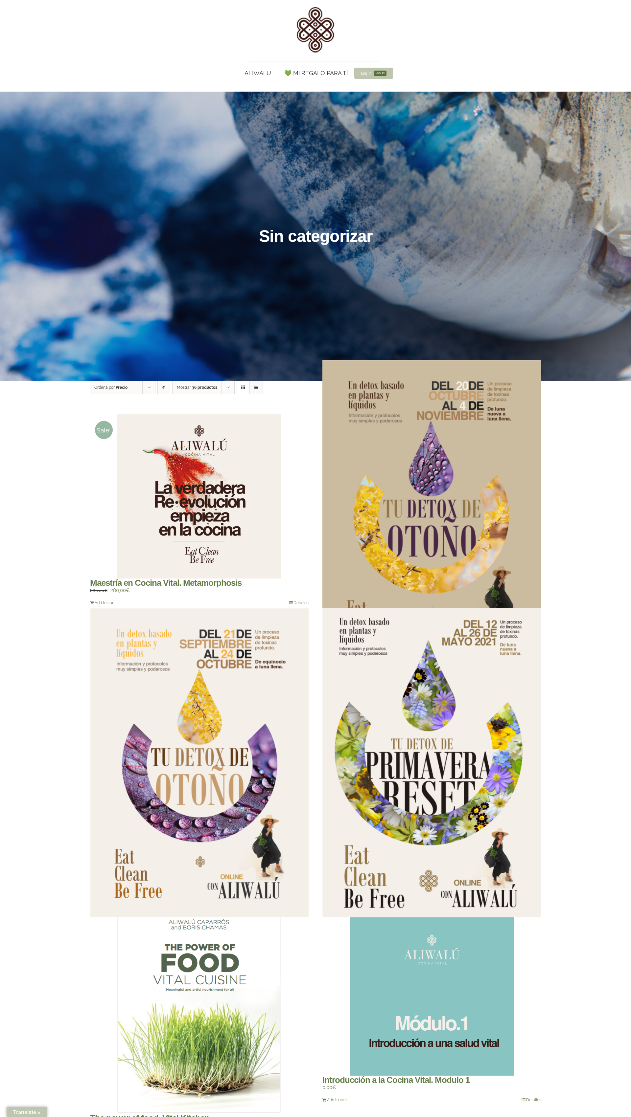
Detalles (301, 603)
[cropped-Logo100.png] (315, 8)
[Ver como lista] (256, 387)
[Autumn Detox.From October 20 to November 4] (431, 514)
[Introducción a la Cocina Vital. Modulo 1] (431, 993)
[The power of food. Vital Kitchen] (199, 1012)
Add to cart (105, 603)
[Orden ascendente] (163, 387)
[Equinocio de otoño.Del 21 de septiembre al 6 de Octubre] (199, 763)
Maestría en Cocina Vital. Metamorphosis (166, 583)
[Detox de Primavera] (431, 763)
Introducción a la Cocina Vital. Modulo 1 (396, 1080)
